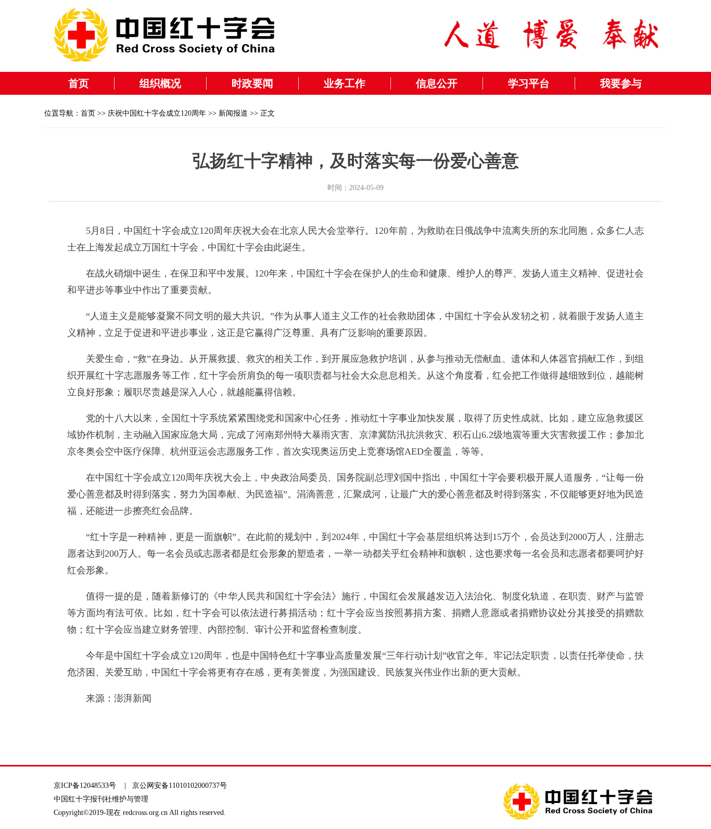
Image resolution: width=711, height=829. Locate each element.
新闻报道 (233, 113)
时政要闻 (252, 83)
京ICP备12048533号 (85, 785)
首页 (78, 83)
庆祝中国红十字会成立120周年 (157, 113)
